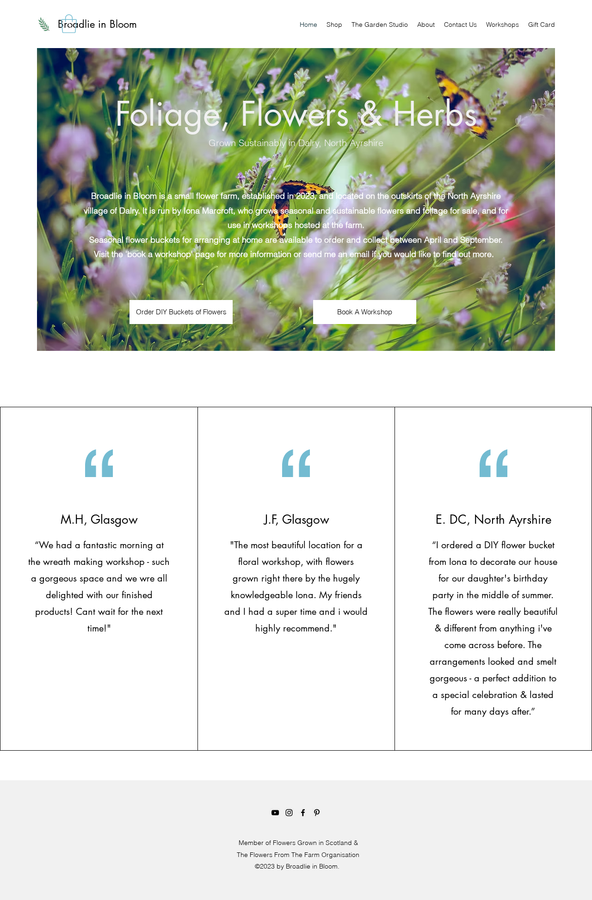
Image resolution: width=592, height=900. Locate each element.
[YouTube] (275, 812)
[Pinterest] (316, 812)
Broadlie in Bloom (97, 24)
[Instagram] (289, 812)
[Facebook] (303, 812)
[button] (69, 23)
